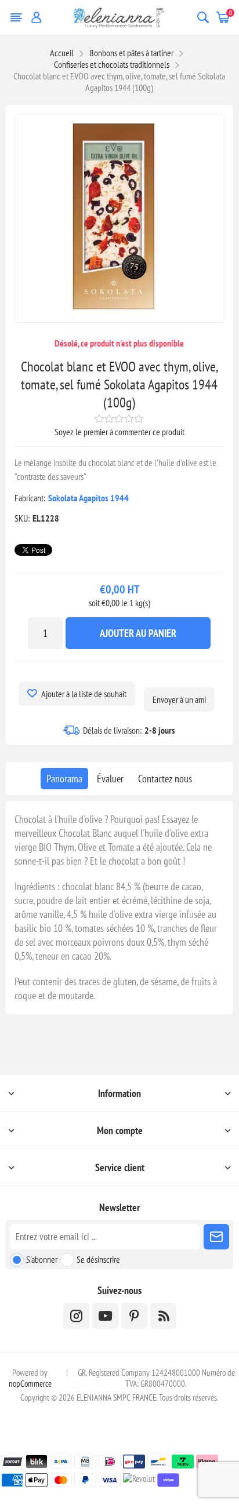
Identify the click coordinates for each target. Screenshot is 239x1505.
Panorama (64, 778)
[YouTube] (105, 1316)
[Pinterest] (134, 1316)
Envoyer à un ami (179, 699)
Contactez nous (165, 778)
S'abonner (41, 1259)
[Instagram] (76, 1316)
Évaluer (110, 778)
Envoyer (216, 1236)
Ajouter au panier (138, 633)
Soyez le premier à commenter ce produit (119, 432)
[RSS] (163, 1316)
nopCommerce (30, 1383)
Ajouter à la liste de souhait (83, 693)
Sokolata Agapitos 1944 (88, 498)
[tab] (64, 778)
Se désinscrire (98, 1259)
